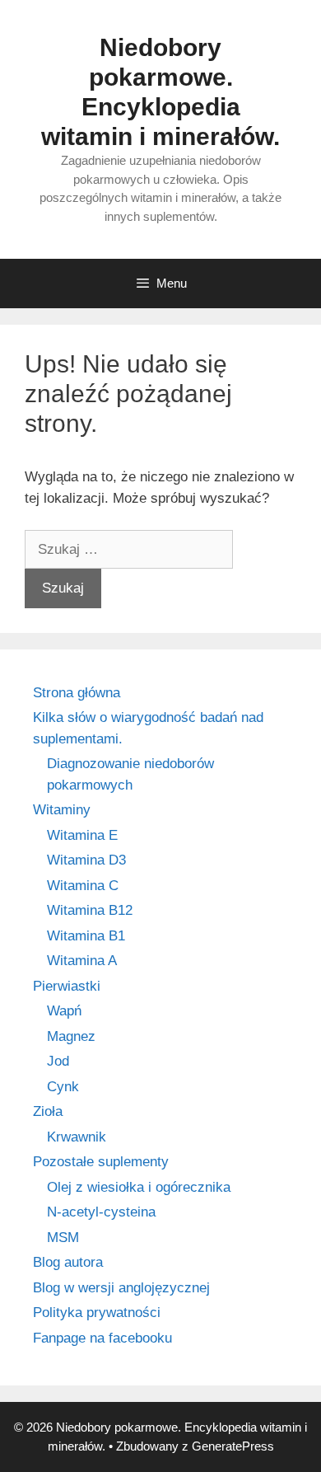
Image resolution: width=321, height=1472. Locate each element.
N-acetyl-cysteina (101, 1212)
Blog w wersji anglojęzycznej (121, 1288)
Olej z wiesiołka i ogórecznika (138, 1187)
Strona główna (76, 693)
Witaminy (62, 810)
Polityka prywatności (96, 1312)
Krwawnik (76, 1137)
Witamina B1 (86, 936)
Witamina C (83, 885)
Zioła (48, 1111)
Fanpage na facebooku (102, 1338)
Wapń (64, 1011)
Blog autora (68, 1262)
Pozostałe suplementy (101, 1162)
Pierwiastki (66, 986)
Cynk (63, 1087)
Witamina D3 (86, 860)
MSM (63, 1237)
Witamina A (82, 960)
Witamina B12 (90, 910)
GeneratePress (233, 1446)
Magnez (71, 1036)
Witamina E (82, 835)
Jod (58, 1061)
